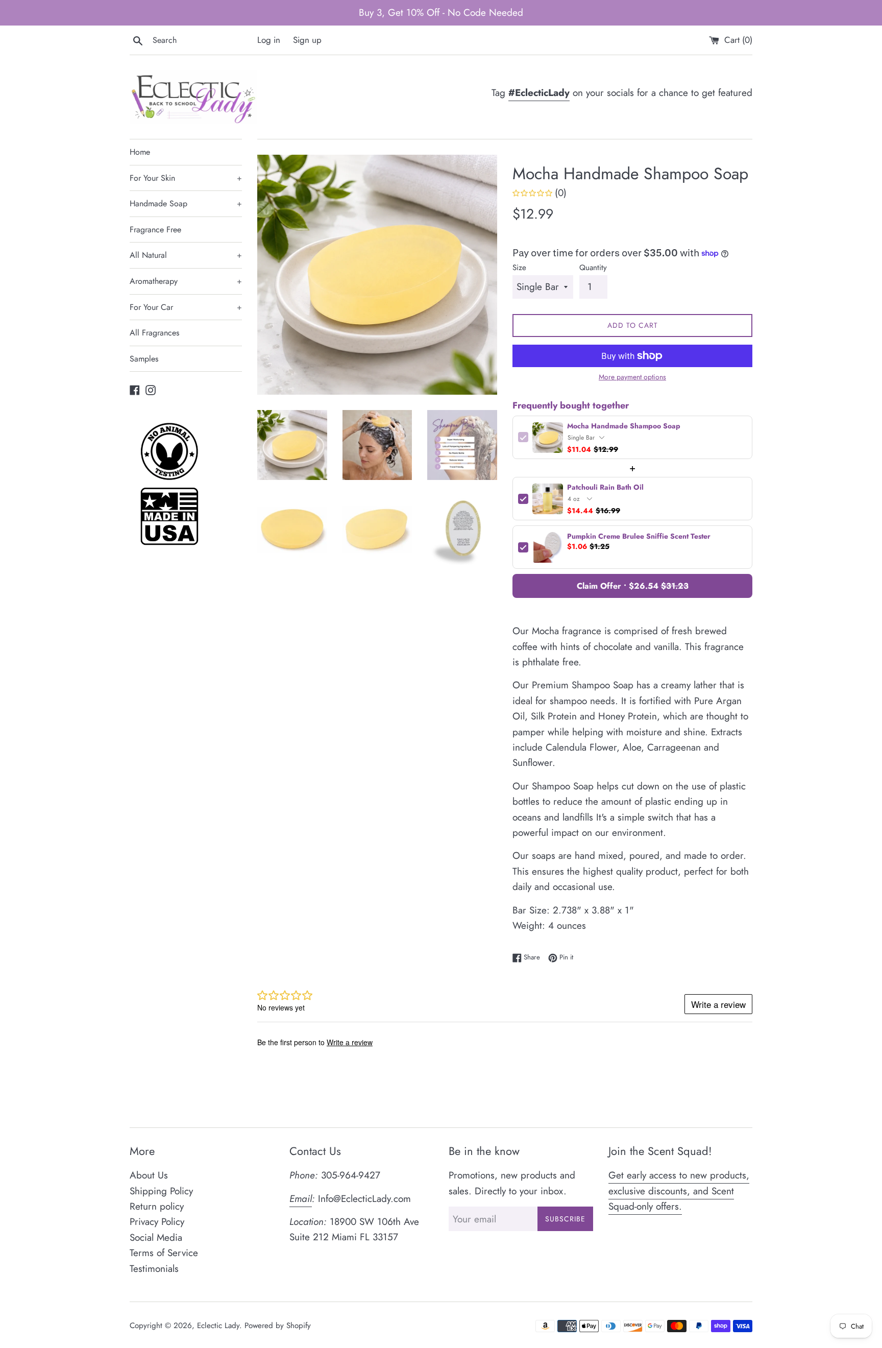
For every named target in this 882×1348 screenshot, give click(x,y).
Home (140, 152)
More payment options (632, 377)
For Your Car (186, 307)
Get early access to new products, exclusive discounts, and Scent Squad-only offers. (678, 1190)
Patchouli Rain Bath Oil (605, 487)
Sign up (307, 40)
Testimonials (154, 1268)
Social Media (156, 1237)
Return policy (157, 1206)
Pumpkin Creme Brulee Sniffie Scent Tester (638, 536)
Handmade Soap (186, 203)
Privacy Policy (157, 1222)
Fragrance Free (155, 229)
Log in (268, 40)
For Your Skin (186, 178)
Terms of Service (164, 1253)
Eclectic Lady (218, 1325)
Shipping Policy (161, 1191)
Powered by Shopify (277, 1325)
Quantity (593, 267)
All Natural (186, 255)
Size (519, 267)
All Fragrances (154, 333)
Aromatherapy (186, 281)
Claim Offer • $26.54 (633, 586)
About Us (149, 1175)
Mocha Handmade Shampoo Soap (623, 426)
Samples (144, 359)
